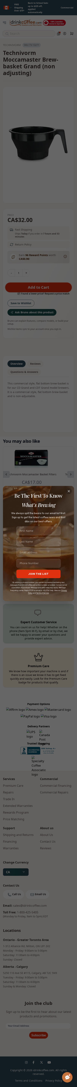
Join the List (38, 574)
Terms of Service (42, 593)
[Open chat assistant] (67, 1077)
